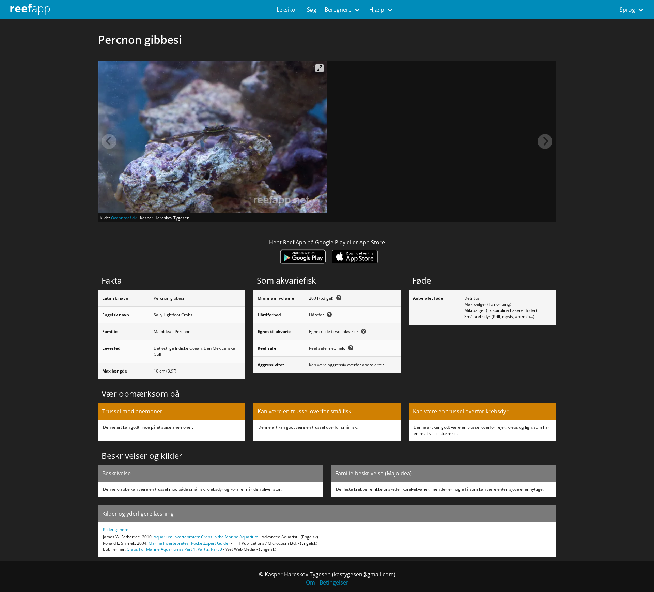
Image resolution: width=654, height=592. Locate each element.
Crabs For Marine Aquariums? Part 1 (161, 549)
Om (310, 582)
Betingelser (334, 582)
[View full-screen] (319, 68)
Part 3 (216, 549)
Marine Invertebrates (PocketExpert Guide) (189, 543)
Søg (311, 9)
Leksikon (288, 9)
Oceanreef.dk (124, 218)
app (30, 8)
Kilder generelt (117, 529)
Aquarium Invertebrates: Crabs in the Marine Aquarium (206, 537)
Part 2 (203, 549)
